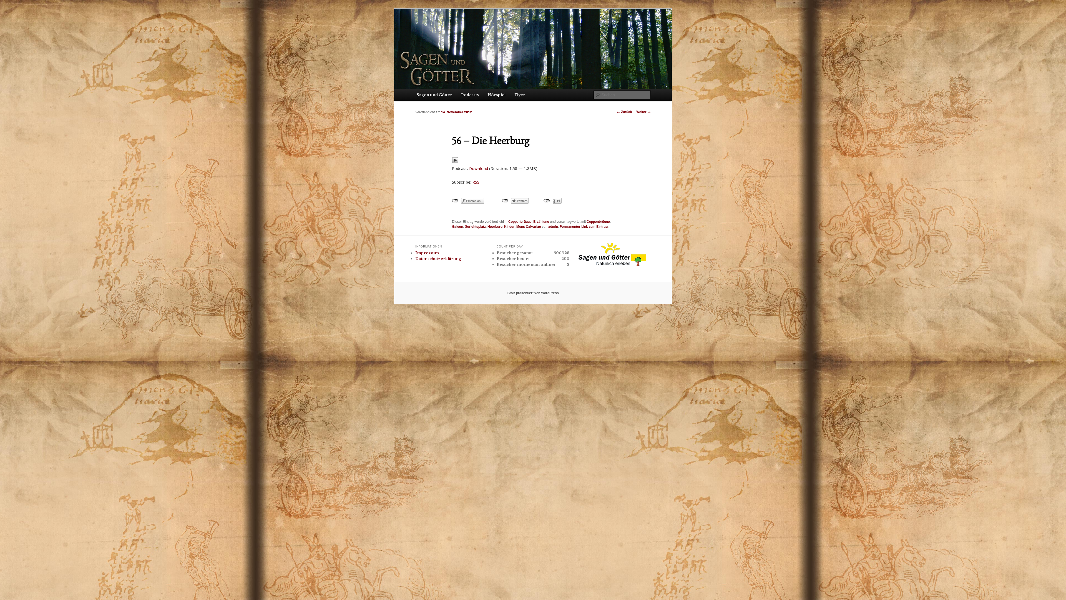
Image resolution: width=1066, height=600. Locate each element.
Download (478, 168)
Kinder (509, 226)
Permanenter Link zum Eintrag (584, 226)
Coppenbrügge (520, 221)
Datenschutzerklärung (438, 258)
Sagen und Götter (434, 94)
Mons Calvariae (528, 226)
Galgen (457, 226)
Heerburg (494, 226)
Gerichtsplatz (475, 226)
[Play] (455, 162)
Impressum (427, 253)
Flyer (519, 94)
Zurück (624, 111)
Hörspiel (496, 94)
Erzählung (541, 221)
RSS (475, 182)
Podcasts (470, 94)
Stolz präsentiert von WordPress (533, 292)
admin (553, 226)
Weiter (643, 111)
